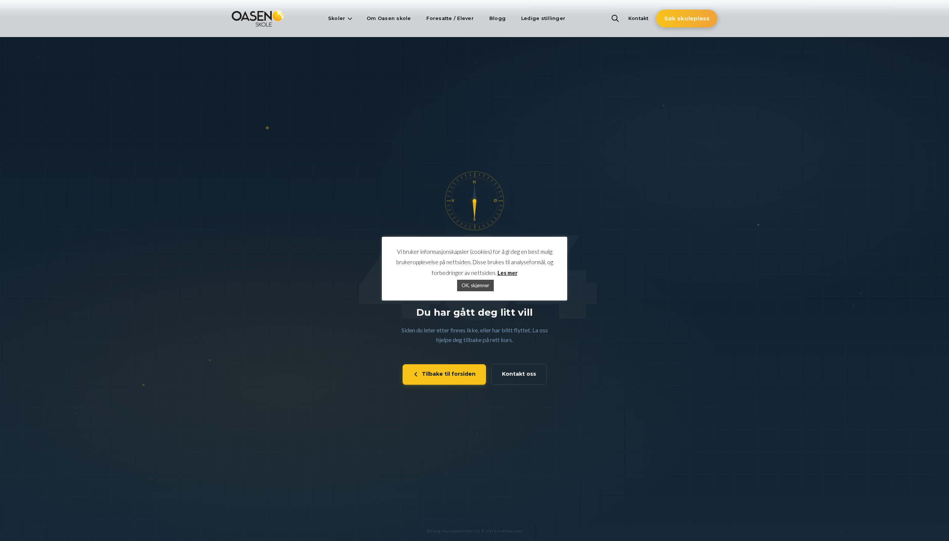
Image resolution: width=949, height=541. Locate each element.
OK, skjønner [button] (475, 285)
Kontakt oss (519, 374)
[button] (339, 18)
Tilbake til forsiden (449, 374)
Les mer (507, 272)
